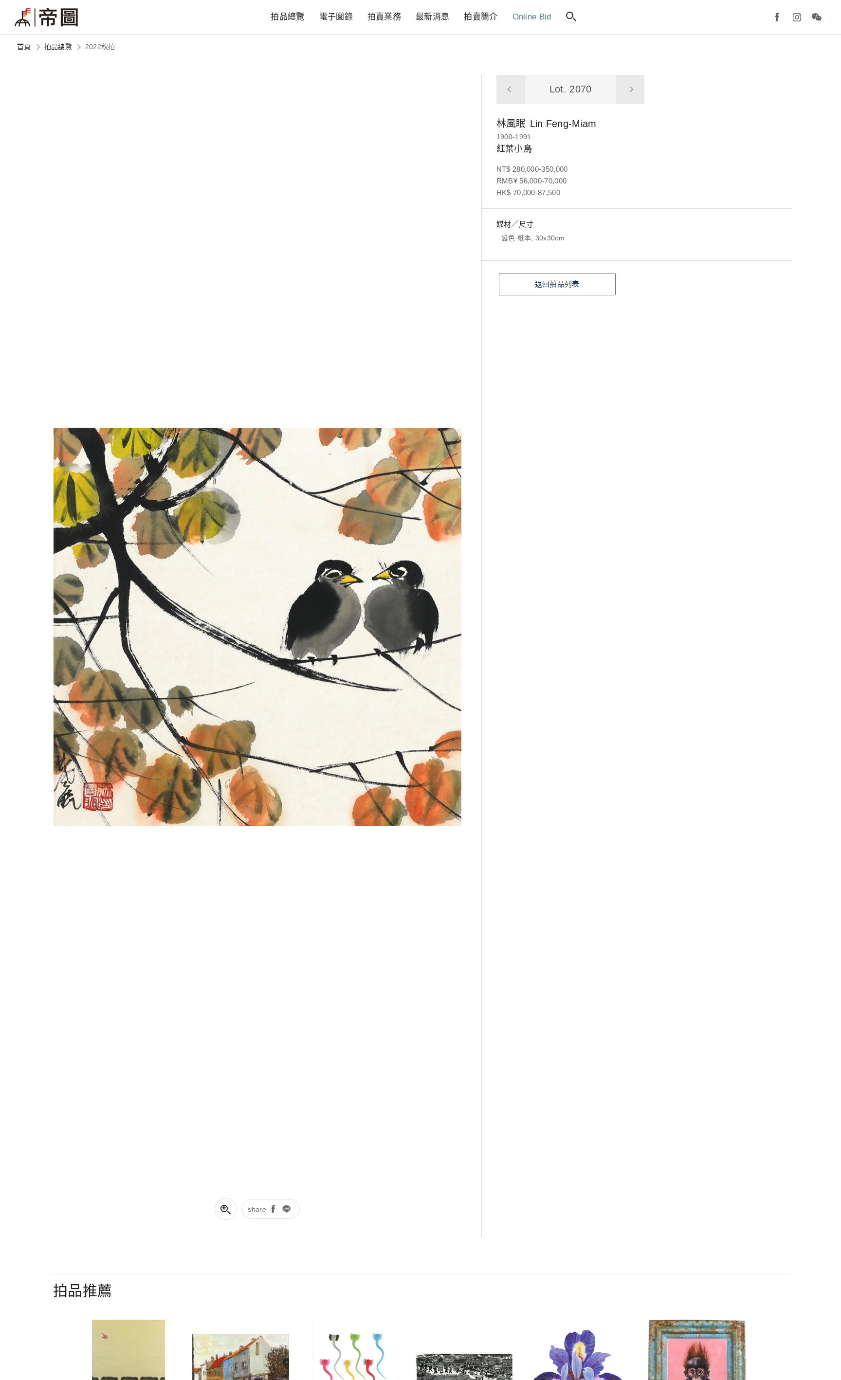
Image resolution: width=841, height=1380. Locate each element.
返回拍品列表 (557, 284)
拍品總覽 (58, 47)
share (257, 1209)
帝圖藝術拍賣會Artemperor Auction (46, 17)
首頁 (24, 47)
